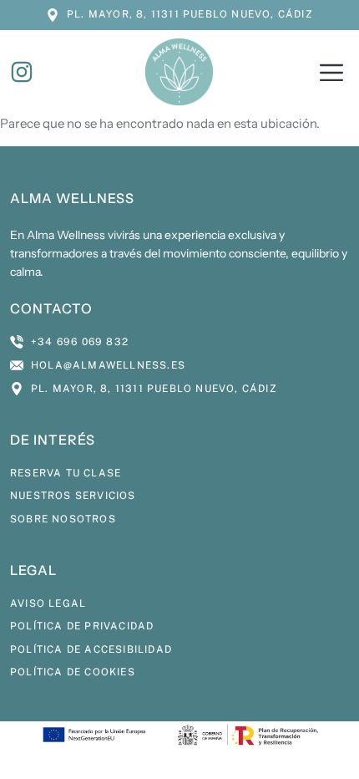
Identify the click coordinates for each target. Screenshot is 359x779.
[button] (331, 74)
